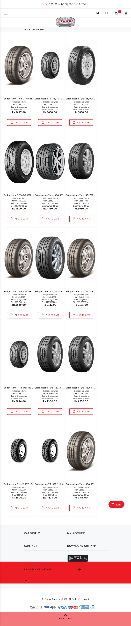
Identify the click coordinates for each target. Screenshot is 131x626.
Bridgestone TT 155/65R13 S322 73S (22, 388)
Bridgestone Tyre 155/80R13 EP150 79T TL (88, 388)
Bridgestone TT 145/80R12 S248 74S (23, 195)
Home (23, 29)
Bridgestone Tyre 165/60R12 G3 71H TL (55, 195)
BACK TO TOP (65, 618)
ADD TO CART (21, 122)
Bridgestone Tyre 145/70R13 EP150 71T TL (87, 195)
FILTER (118, 505)
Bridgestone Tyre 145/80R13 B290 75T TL (87, 292)
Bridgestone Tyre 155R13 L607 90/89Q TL (25, 484)
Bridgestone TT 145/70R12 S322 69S (54, 99)
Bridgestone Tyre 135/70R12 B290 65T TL (25, 99)
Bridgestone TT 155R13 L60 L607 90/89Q (56, 484)
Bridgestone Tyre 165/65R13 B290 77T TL (87, 484)
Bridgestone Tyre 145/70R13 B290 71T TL (25, 292)
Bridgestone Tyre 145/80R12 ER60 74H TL (87, 99)
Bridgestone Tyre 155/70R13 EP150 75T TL (56, 388)
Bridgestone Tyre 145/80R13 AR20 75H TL (56, 292)
